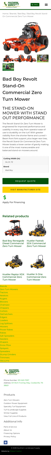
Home (5, 14)
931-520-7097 (23, 380)
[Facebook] (5, 442)
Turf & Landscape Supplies (15, 410)
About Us (8, 430)
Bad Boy (22, 14)
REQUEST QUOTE (25, 181)
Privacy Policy (10, 436)
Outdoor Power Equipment (15, 403)
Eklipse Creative (16, 451)
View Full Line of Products (15, 416)
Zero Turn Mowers (11, 400)
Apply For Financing (13, 202)
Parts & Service (10, 427)
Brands (13, 14)
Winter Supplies (11, 413)
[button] (46, 4)
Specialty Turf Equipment (15, 406)
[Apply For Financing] (4, 197)
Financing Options (12, 433)
